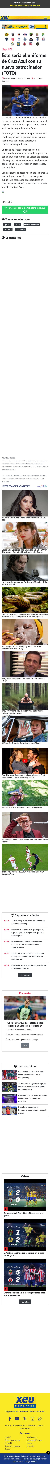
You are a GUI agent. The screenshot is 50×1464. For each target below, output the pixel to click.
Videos (29, 1443)
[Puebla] (25, 39)
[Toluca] (30, 44)
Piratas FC (8, 1443)
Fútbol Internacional (12, 1440)
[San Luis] (43, 39)
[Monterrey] (7, 39)
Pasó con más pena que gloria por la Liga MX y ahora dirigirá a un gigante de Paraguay (27, 932)
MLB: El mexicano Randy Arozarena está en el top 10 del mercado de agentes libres (26, 944)
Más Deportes (32, 1437)
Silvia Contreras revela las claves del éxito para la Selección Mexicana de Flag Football (27, 956)
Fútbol (17, 224)
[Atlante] (13, 35)
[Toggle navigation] (45, 18)
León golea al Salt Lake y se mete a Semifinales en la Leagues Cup (30, 1074)
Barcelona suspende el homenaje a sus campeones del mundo (32, 1110)
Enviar (25, 1045)
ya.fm (40, 1425)
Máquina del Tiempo (34, 1440)
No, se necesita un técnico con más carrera (25, 1034)
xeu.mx (8, 1425)
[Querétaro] (37, 39)
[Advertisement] (25, 349)
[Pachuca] (19, 39)
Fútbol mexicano (31, 224)
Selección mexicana (12, 1446)
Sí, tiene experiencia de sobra (19, 1029)
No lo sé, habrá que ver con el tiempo (23, 1039)
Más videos (25, 1302)
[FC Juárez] (31, 35)
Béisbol (7, 1449)
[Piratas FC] (37, 44)
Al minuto (30, 1446)
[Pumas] (31, 39)
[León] (43, 35)
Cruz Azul (8, 229)
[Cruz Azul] (25, 35)
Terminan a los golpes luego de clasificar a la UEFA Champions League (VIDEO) (32, 1086)
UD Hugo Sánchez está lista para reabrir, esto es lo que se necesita (32, 1098)
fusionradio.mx (19, 1425)
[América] (7, 35)
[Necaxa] (13, 39)
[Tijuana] (24, 44)
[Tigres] (18, 44)
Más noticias (25, 975)
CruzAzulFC (20, 229)
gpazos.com (25, 1428)
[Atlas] (19, 35)
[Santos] (12, 44)
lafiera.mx (32, 1425)
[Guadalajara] (37, 35)
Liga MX (7, 224)
